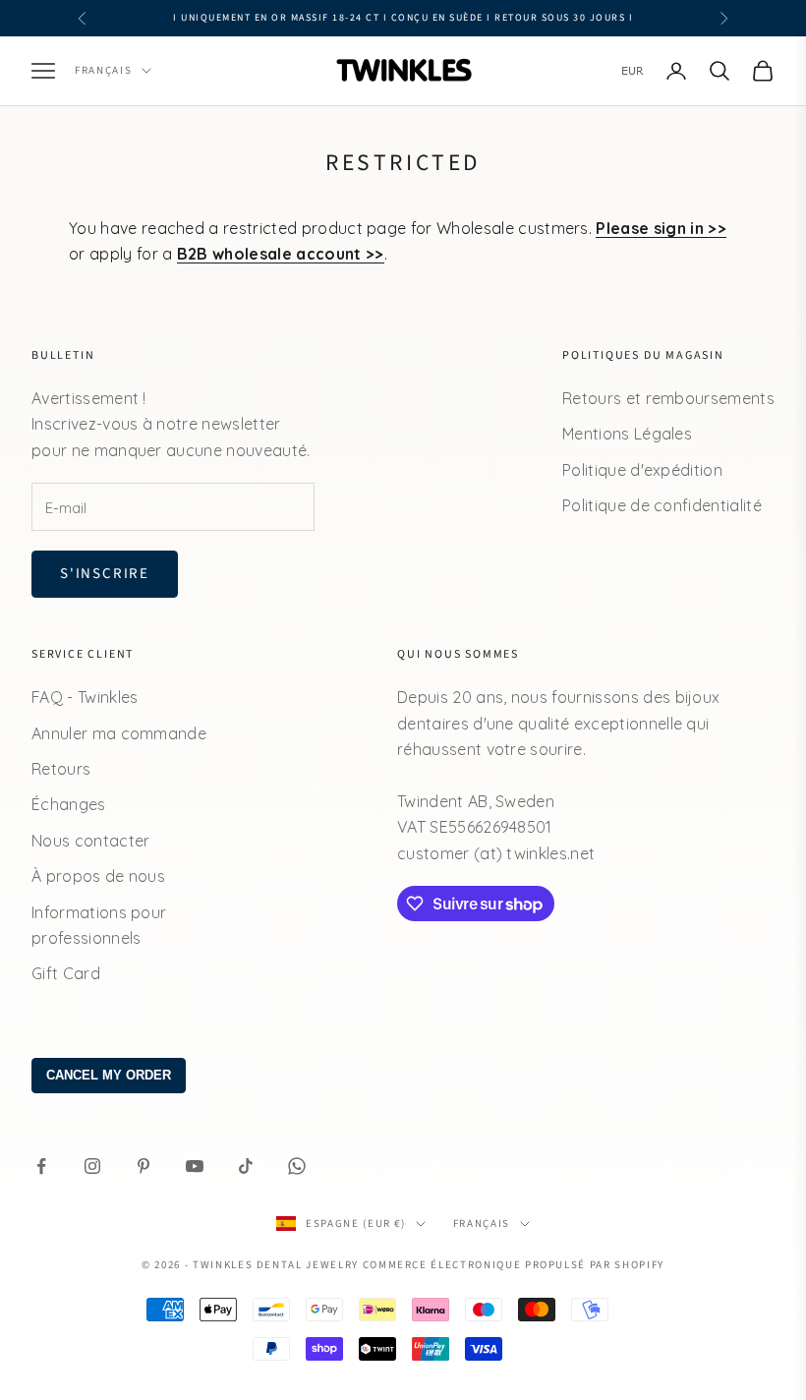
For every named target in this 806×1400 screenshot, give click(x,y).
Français (103, 70)
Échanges (68, 804)
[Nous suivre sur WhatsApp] (297, 1166)
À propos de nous (98, 876)
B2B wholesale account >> (280, 253)
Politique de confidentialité (662, 505)
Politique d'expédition (642, 470)
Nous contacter (90, 840)
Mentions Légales (627, 433)
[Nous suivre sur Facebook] (41, 1166)
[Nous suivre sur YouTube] (194, 1166)
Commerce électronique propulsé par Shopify (513, 1264)
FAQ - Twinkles (84, 697)
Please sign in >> (660, 228)
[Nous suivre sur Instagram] (92, 1166)
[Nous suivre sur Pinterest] (143, 1166)
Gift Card (65, 973)
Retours (60, 769)
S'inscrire (104, 573)
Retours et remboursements (668, 398)
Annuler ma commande (118, 733)
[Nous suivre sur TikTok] (246, 1166)
